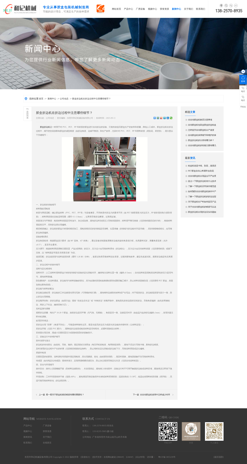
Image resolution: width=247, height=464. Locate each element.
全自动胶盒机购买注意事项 (200, 120)
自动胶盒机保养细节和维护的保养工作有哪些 (202, 136)
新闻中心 (176, 9)
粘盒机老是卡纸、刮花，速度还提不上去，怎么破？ (202, 166)
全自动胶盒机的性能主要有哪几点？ (202, 146)
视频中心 (152, 9)
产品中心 (128, 9)
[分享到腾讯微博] (164, 118)
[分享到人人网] (168, 118)
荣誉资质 (164, 9)
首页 (41, 99)
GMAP (130, 457)
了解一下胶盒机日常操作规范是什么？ (202, 187)
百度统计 (85, 457)
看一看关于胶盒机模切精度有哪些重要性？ (65, 395)
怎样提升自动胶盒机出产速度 (201, 130)
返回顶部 (218, 457)
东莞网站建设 (110, 457)
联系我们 (200, 9)
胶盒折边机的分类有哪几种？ (201, 140)
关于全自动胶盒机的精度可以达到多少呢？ (202, 208)
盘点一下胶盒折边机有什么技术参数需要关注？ (202, 182)
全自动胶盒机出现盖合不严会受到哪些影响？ (202, 177)
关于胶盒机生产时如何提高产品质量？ (202, 202)
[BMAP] (120, 457)
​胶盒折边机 (45, 127)
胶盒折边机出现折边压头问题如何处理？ (202, 213)
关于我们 (188, 9)
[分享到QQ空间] (158, 118)
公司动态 (64, 99)
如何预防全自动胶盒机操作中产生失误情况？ (202, 192)
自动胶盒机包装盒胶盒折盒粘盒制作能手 (202, 126)
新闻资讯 (27, 437)
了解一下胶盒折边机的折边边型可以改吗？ (202, 197)
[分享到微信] (171, 118)
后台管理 (140, 457)
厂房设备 (140, 9)
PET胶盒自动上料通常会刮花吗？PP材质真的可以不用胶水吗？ (201, 172)
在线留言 (47, 443)
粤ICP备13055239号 (166, 457)
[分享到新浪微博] (161, 118)
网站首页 (116, 9)
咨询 (243, 81)
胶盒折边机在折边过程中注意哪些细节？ (91, 99)
